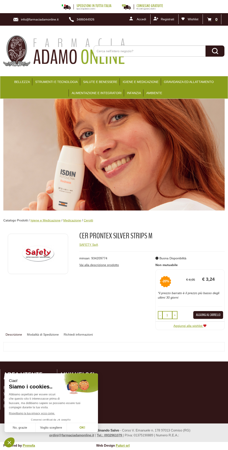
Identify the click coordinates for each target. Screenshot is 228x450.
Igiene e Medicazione (46, 220)
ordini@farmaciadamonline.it (71, 435)
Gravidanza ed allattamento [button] (189, 82)
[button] (160, 315)
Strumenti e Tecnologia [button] (56, 82)
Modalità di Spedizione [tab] (43, 334)
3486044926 (85, 19)
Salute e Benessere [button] (100, 82)
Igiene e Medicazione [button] (141, 82)
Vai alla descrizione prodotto (99, 265)
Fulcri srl (123, 445)
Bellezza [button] (22, 82)
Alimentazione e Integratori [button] (97, 93)
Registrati (167, 19)
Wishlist (193, 19)
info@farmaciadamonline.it (40, 19)
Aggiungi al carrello (208, 314)
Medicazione (72, 220)
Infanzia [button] (134, 93)
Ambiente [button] (154, 93)
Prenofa (29, 445)
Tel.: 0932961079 (110, 435)
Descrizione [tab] (14, 334)
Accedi (141, 19)
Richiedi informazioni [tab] (78, 334)
